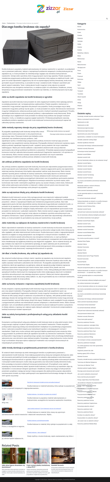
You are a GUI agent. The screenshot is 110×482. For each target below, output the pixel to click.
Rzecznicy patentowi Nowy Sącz (86, 331)
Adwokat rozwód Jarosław (85, 166)
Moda (79, 56)
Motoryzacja (81, 59)
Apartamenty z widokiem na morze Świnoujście (90, 137)
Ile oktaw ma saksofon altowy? (86, 415)
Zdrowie (79, 108)
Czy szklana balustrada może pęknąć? (88, 218)
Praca (79, 70)
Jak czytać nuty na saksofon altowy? (88, 421)
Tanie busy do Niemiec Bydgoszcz (87, 362)
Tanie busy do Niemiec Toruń (85, 365)
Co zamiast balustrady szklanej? (86, 198)
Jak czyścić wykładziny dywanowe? (87, 374)
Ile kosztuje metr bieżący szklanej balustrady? (90, 145)
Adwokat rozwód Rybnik (84, 235)
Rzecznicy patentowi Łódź (84, 409)
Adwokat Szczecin (82, 356)
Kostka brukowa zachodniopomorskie (38, 420)
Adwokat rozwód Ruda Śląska (85, 221)
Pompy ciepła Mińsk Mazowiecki (86, 386)
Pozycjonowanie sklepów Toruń (86, 394)
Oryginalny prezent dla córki (85, 350)
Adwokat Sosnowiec (83, 247)
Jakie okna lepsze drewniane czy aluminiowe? (13, 466)
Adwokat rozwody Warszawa (85, 148)
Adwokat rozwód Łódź (83, 157)
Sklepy (79, 82)
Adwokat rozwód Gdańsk (84, 169)
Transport (80, 91)
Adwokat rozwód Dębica (84, 163)
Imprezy (79, 47)
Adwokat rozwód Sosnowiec (85, 229)
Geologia (80, 41)
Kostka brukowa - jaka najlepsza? (36, 432)
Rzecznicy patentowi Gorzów (85, 400)
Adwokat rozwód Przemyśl (85, 178)
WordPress (72, 479)
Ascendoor (60, 479)
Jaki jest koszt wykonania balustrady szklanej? (90, 212)
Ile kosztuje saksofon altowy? (85, 406)
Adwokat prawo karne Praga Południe (88, 256)
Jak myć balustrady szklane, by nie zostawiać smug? (92, 160)
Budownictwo (81, 29)
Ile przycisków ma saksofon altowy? (87, 418)
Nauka (79, 62)
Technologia (80, 88)
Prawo (79, 73)
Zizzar (68, 9)
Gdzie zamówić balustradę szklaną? (87, 190)
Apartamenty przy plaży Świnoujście (87, 134)
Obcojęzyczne (81, 67)
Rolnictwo (80, 79)
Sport (79, 85)
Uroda (79, 100)
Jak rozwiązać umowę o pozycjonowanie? (89, 340)
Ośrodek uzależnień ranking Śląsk (87, 140)
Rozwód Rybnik (81, 262)
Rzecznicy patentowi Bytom (85, 412)
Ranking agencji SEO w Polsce (86, 353)
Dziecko (79, 35)
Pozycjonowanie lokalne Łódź (85, 313)
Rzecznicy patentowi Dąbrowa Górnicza (88, 328)
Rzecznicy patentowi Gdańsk (85, 397)
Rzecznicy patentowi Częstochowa (87, 403)
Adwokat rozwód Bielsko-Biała (86, 226)
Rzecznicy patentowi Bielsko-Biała (87, 424)
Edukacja (80, 38)
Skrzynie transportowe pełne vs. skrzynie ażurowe (91, 267)
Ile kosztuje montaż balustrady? (86, 151)
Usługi (79, 103)
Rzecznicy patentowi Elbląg (85, 337)
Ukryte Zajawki (81, 97)
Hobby (79, 44)
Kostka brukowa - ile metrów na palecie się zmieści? (42, 394)
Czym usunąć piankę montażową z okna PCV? (38, 466)
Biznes (79, 26)
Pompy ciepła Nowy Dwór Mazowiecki (88, 380)
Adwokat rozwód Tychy (84, 223)
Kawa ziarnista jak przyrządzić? (86, 377)
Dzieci (79, 32)
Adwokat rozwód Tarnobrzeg (85, 175)
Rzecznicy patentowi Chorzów (85, 322)
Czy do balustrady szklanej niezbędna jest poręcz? (91, 215)
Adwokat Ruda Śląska (83, 241)
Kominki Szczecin (57, 465)
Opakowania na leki (83, 122)
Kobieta (79, 50)
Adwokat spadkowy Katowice (85, 142)
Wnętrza (79, 105)
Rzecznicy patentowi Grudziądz (86, 343)
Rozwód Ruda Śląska (83, 264)
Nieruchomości (81, 64)
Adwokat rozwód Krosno (84, 172)
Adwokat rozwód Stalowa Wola (86, 206)
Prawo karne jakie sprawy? (85, 319)
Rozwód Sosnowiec (83, 259)
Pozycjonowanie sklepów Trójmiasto (87, 388)
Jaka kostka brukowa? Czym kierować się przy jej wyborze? (44, 408)
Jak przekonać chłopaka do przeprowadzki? (89, 383)
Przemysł (80, 76)
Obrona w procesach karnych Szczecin (88, 119)
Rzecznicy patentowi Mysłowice (86, 334)
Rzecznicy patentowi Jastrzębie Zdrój (88, 325)
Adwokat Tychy (81, 250)
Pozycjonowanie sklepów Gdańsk (86, 391)
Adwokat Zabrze (82, 244)
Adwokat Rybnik (82, 253)
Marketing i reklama (83, 53)
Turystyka (80, 94)
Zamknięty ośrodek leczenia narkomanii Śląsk (90, 116)
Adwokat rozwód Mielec (84, 154)
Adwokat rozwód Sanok (84, 209)
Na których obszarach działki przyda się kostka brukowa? (43, 382)
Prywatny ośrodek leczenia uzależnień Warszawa (91, 359)
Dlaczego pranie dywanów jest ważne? (88, 371)
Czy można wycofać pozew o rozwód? (88, 238)
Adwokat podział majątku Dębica (86, 368)
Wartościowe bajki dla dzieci (85, 128)
